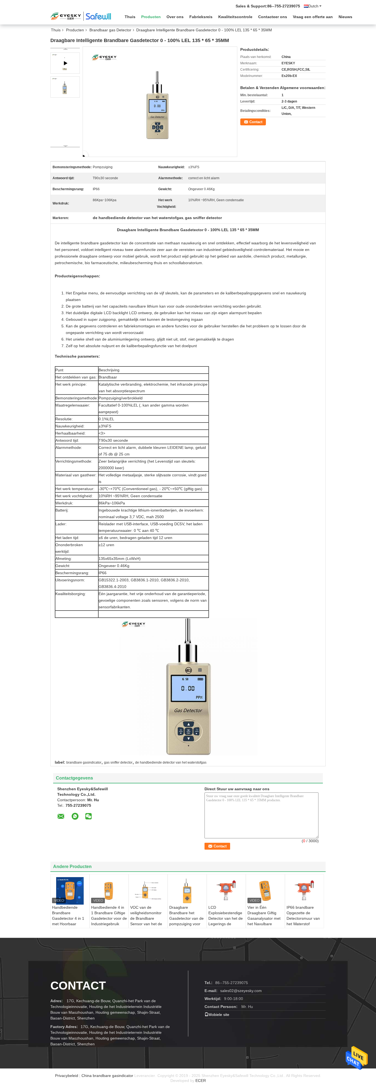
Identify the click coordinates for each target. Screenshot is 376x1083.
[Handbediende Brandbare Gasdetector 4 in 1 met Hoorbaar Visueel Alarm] (70, 891)
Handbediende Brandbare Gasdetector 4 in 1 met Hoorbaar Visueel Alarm (68, 918)
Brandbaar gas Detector (110, 30)
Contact (255, 122)
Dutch (313, 6)
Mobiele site (218, 1014)
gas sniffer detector (118, 762)
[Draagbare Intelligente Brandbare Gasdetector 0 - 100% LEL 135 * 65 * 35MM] (65, 87)
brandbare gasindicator (83, 762)
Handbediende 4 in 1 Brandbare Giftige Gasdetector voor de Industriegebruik (109, 915)
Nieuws (345, 17)
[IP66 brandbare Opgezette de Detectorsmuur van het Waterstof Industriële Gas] (304, 891)
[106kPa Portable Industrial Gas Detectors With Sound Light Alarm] (160, 101)
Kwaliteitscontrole (235, 17)
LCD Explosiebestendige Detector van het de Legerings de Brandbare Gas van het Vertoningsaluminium (226, 924)
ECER (200, 1080)
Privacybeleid (66, 1075)
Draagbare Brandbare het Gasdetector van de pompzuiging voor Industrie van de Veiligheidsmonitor (186, 921)
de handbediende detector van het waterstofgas (170, 762)
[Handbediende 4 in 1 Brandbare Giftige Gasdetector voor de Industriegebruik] (109, 891)
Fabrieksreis (200, 17)
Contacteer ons (272, 17)
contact (78, 985)
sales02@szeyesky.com (241, 990)
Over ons (175, 17)
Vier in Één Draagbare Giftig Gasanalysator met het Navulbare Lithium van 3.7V (263, 918)
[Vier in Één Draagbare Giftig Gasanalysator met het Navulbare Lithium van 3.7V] (265, 891)
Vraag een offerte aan (313, 17)
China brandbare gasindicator (107, 1075)
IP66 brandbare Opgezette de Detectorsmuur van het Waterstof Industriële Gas (303, 918)
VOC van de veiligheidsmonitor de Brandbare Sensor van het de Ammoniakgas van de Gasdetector (146, 921)
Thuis (130, 17)
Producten (151, 17)
